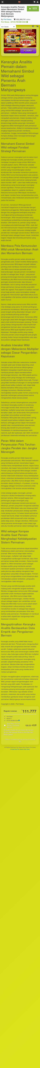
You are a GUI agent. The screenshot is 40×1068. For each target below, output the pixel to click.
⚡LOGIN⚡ (28, 50)
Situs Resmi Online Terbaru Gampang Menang (21, 725)
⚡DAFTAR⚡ (11, 50)
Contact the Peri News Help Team (20, 749)
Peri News (7, 19)
